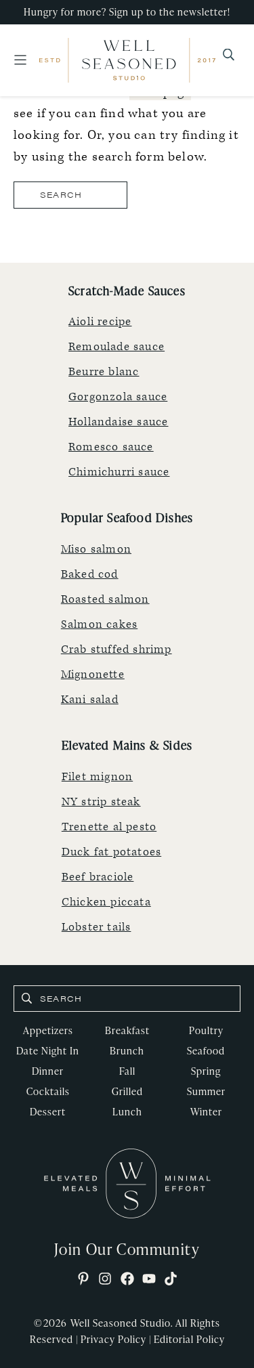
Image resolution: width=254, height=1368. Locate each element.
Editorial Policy (189, 1339)
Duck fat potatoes (111, 852)
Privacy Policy (113, 1339)
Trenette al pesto (109, 826)
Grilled (127, 1091)
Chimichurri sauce (118, 472)
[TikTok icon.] (170, 1280)
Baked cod (90, 574)
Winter (206, 1112)
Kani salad (90, 699)
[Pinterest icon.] (83, 1280)
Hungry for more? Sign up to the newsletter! (127, 12)
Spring (206, 1071)
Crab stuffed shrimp (116, 649)
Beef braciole (98, 877)
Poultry (206, 1030)
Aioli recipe (99, 321)
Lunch (127, 1112)
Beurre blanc (103, 371)
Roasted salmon (105, 599)
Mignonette (93, 674)
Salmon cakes (99, 624)
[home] (127, 1183)
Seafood (206, 1051)
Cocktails (48, 1091)
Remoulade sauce (116, 346)
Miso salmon (96, 549)
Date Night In (47, 1051)
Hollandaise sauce (118, 421)
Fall (127, 1071)
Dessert (48, 1112)
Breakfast (127, 1030)
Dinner (48, 1071)
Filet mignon (97, 776)
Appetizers (48, 1030)
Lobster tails (96, 927)
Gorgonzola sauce (117, 396)
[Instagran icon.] (105, 1280)
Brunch (127, 1051)
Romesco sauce (111, 447)
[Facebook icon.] (127, 1280)
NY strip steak (101, 801)
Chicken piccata (106, 902)
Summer (206, 1091)
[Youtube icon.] (149, 1280)
